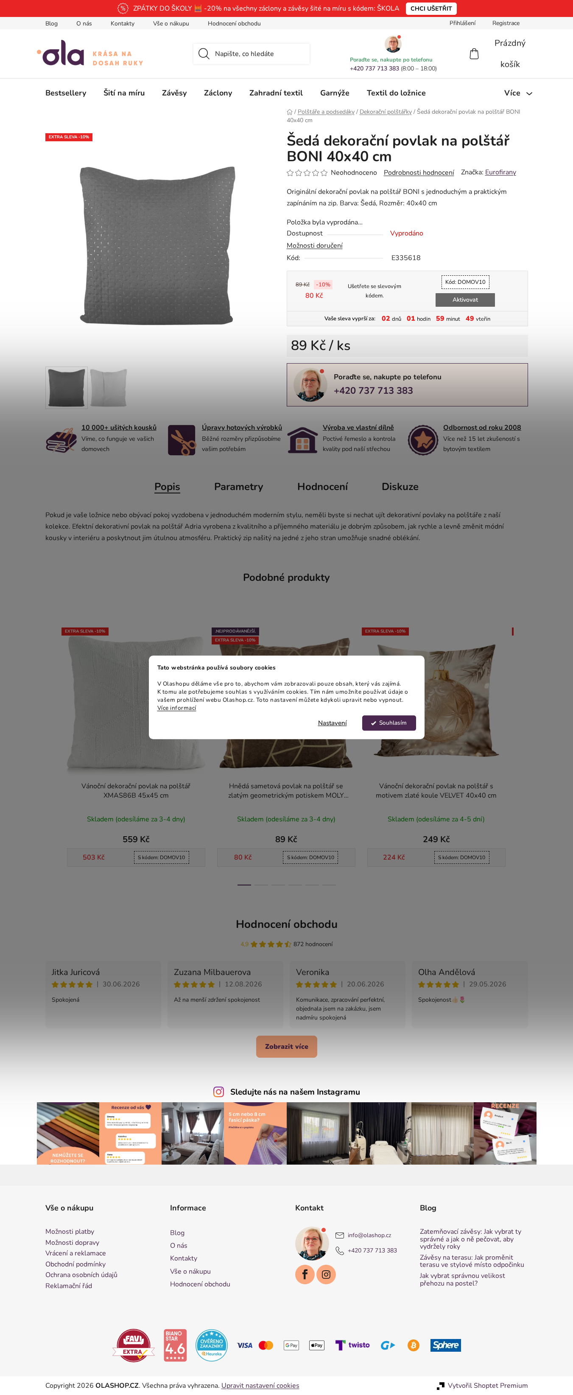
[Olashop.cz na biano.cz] (175, 1345)
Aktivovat (465, 300)
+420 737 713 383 (374, 69)
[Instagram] (326, 1274)
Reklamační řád (68, 1286)
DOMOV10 (465, 282)
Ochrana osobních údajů (81, 1275)
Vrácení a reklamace (75, 1254)
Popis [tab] (167, 486)
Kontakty (122, 24)
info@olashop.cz (369, 1235)
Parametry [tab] (238, 486)
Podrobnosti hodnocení (419, 172)
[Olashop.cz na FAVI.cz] (133, 1345)
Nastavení (332, 723)
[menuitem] (66, 92)
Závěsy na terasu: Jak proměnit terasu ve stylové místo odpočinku (472, 1261)
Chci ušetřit (431, 9)
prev (52, 754)
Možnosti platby (69, 1232)
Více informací (176, 708)
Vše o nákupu (171, 24)
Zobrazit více (286, 1046)
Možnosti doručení (315, 245)
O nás (84, 24)
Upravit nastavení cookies (260, 1385)
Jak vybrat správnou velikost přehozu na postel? (462, 1279)
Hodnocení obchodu (234, 24)
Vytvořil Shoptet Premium (488, 1385)
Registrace (506, 23)
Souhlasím (393, 723)
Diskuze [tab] (400, 486)
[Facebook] (305, 1274)
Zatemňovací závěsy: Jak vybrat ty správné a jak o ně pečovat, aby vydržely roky (470, 1239)
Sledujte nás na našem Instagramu (295, 1092)
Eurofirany (500, 172)
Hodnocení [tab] (322, 486)
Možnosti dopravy (72, 1243)
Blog (51, 24)
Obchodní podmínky (75, 1265)
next (521, 754)
